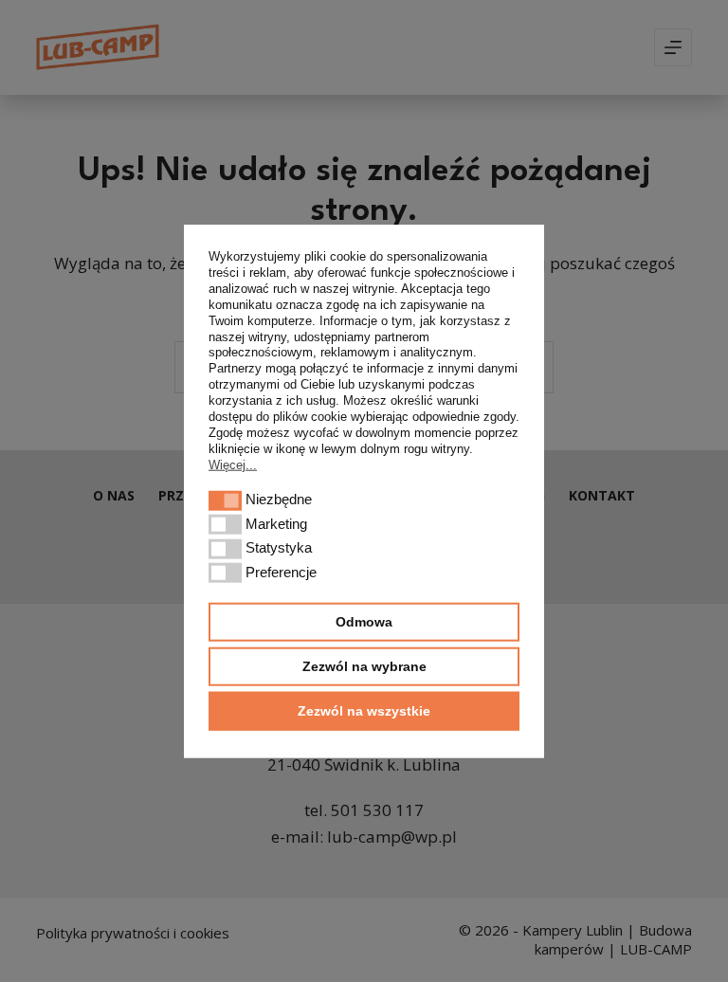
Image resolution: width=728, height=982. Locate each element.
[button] (225, 501)
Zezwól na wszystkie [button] (364, 710)
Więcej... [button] (233, 464)
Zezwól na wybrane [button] (364, 665)
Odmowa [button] (364, 621)
